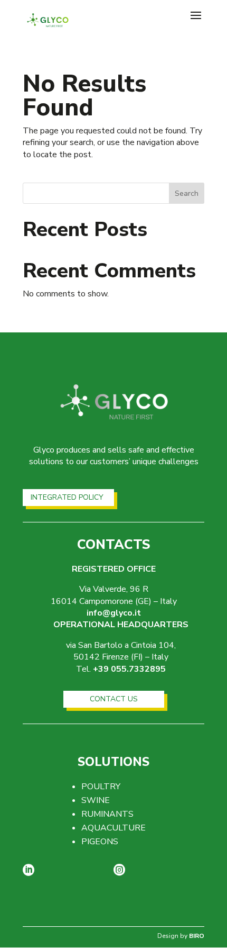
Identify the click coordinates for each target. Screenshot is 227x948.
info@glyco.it (114, 613)
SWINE (95, 800)
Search (186, 193)
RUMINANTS (107, 814)
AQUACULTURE (113, 828)
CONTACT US (114, 699)
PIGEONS (99, 841)
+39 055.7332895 (129, 669)
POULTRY (100, 786)
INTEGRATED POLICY (67, 497)
